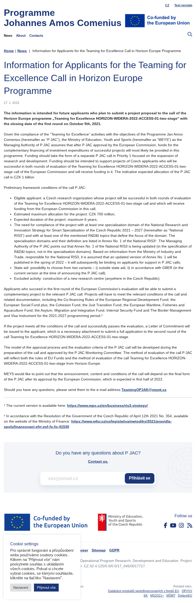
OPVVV (187, 591)
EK (146, 595)
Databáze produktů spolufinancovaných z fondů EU (143, 591)
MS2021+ (157, 595)
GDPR (114, 550)
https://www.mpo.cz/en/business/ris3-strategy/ (107, 405)
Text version (183, 5)
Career (82, 550)
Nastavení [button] (20, 587)
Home (9, 51)
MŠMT (170, 595)
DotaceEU (185, 595)
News (8, 36)
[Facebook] (165, 525)
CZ (167, 5)
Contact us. (98, 461)
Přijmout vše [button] (46, 587)
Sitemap (99, 550)
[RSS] (189, 525)
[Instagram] (181, 525)
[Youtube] (173, 525)
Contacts (36, 36)
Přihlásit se (139, 478)
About (21, 36)
